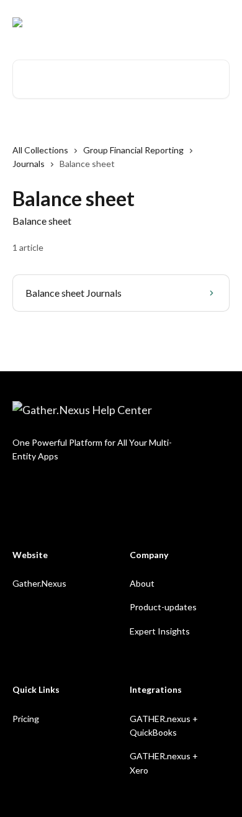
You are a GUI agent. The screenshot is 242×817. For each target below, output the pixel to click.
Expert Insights (160, 631)
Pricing (25, 718)
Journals (28, 163)
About (142, 583)
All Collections (40, 150)
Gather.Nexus (39, 583)
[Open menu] (218, 22)
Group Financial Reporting (133, 150)
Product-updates (163, 607)
